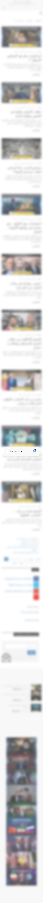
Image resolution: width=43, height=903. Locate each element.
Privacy (32, 454)
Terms (36, 454)
